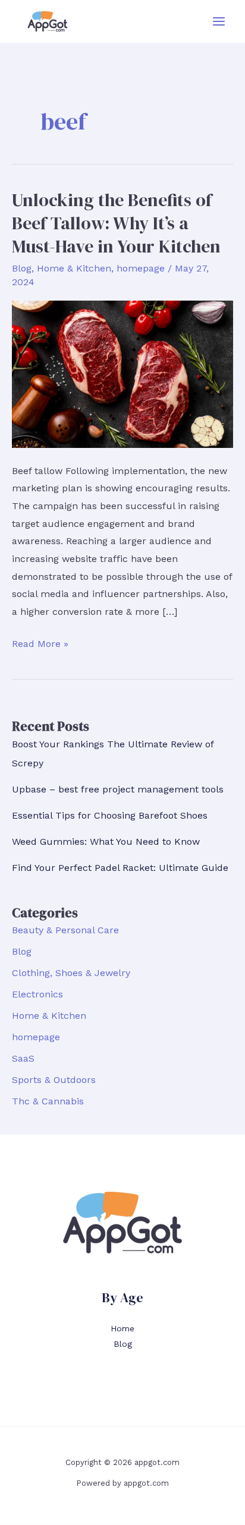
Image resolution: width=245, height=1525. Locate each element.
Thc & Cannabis (48, 1101)
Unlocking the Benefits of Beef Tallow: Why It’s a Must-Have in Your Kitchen (116, 223)
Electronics (37, 994)
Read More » (40, 645)
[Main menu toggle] (219, 21)
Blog (22, 268)
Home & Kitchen (74, 268)
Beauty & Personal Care (65, 930)
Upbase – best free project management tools (118, 789)
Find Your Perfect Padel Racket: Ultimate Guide (120, 867)
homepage (141, 268)
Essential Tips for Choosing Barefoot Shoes (110, 815)
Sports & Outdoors (54, 1079)
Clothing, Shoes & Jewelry (71, 972)
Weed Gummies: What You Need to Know (106, 841)
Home (122, 1328)
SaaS (23, 1058)
